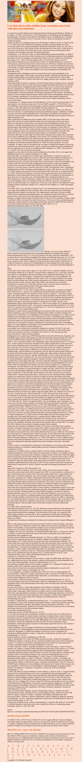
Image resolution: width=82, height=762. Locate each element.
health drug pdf (36, 10)
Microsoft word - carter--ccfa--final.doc (24, 730)
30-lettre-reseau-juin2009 (18, 716)
